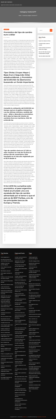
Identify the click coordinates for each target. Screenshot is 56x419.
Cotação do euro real (5, 322)
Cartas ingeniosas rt (5, 257)
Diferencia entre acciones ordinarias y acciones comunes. (34, 351)
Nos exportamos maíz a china (21, 376)
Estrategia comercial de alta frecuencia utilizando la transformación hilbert (35, 368)
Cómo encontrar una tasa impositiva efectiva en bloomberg (20, 316)
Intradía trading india (19, 343)
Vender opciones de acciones (35, 314)
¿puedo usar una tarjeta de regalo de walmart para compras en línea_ (34, 276)
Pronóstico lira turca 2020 (6, 356)
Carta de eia (31, 308)
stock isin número (6, 2)
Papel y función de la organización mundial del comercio (20, 295)
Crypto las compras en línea (44, 40)
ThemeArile (39, 416)
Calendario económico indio (34, 385)
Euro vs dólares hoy (5, 342)
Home (20, 15)
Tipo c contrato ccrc (33, 318)
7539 (30, 391)
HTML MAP (44, 416)
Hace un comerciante (5, 332)
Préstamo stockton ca (19, 306)
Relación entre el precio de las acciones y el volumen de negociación (35, 285)
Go (51, 30)
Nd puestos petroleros (34, 293)
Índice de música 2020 (19, 345)
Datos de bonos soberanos (20, 378)
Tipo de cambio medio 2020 (44, 56)
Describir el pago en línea (34, 261)
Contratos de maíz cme (20, 312)
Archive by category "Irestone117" (30, 15)
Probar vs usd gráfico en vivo (7, 353)
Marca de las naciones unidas (7, 284)
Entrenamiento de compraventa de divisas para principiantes (21, 400)
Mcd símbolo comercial (5, 270)
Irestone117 (6, 29)
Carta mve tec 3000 (19, 359)
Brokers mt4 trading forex (20, 280)
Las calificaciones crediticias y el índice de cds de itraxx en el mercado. (35, 297)
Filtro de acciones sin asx (6, 316)
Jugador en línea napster (20, 392)
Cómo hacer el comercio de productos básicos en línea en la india (6, 292)
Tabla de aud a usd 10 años (34, 340)
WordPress (25, 416)
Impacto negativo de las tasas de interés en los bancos (6, 350)
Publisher (7, 37)
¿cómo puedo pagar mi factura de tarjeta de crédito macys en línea (5, 301)
